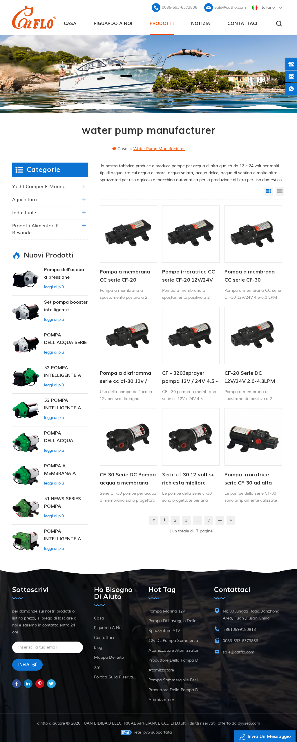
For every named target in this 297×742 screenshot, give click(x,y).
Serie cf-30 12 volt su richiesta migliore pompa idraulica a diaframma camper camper (188, 479)
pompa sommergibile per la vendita (175, 680)
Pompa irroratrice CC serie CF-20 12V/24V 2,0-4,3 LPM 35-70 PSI (190, 276)
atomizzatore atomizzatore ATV (175, 650)
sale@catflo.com (230, 7)
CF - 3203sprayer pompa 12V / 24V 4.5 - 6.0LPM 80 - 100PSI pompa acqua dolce (190, 378)
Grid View (269, 191)
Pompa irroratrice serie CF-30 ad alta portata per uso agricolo (248, 479)
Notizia (200, 23)
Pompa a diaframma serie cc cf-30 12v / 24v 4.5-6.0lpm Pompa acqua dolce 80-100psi (128, 378)
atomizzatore (161, 670)
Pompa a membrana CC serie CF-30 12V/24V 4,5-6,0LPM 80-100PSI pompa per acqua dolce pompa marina (251, 276)
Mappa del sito (109, 657)
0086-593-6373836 (179, 7)
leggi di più (54, 286)
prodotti (162, 23)
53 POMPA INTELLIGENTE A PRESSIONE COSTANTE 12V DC (65, 404)
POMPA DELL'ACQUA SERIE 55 (65, 339)
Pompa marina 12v (166, 611)
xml (97, 667)
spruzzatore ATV (164, 630)
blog (98, 647)
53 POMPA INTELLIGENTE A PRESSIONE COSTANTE (62, 372)
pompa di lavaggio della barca (175, 620)
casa (70, 23)
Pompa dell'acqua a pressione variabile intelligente (64, 274)
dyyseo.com (249, 723)
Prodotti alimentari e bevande (35, 229)
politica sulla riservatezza (115, 677)
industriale (24, 213)
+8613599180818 (239, 629)
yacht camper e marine (38, 187)
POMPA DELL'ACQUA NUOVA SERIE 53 (62, 437)
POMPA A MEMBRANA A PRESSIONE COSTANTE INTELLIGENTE (60, 470)
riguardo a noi (113, 23)
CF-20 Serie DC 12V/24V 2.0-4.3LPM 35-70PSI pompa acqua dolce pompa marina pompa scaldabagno (249, 378)
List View (280, 191)
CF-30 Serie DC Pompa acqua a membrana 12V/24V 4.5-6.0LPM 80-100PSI (128, 479)
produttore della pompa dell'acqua (175, 660)
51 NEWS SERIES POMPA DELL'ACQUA (62, 503)
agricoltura (24, 200)
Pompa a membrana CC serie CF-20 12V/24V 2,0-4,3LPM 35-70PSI (125, 276)
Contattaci (242, 23)
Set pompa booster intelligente (66, 306)
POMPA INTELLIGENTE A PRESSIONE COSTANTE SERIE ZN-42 (63, 535)
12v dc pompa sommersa (173, 640)
